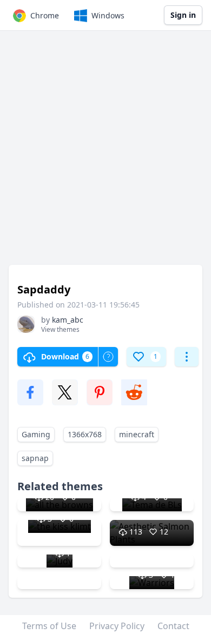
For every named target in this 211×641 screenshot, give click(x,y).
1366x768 (85, 434)
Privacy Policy (116, 626)
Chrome (44, 15)
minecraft (136, 434)
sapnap (35, 458)
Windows (107, 15)
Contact (173, 626)
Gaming (36, 434)
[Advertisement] (105, 153)
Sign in (183, 15)
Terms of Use (49, 626)
